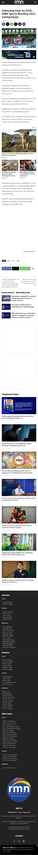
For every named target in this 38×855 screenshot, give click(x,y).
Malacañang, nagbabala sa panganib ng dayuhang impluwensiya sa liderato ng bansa (23, 298)
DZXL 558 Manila (7, 602)
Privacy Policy (6, 851)
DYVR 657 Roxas (7, 619)
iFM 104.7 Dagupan (8, 662)
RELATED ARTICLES (8, 293)
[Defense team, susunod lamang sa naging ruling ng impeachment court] (19, 487)
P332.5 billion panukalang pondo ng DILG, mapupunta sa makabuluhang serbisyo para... (17, 472)
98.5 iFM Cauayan (7, 669)
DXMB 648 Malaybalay (9, 642)
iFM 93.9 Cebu (7, 678)
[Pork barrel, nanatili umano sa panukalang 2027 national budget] (6, 307)
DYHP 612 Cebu (7, 614)
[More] (33, 268)
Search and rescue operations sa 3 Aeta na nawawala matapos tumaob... (17, 526)
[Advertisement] (19, 227)
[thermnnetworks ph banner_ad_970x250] (19, 54)
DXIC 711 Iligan (7, 638)
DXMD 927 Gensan (8, 636)
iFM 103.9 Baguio (7, 660)
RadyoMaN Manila (6, 20)
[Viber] (24, 24)
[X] (7, 24)
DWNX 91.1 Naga (7, 667)
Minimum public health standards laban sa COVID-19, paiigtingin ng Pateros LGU (28, 282)
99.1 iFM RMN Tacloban (9, 682)
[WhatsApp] (11, 24)
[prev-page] (3, 322)
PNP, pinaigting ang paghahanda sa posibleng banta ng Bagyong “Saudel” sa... (17, 417)
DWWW (9, 260)
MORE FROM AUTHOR (23, 293)
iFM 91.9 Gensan (7, 695)
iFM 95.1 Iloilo (6, 680)
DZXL (13, 260)
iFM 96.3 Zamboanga (9, 697)
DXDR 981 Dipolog (8, 634)
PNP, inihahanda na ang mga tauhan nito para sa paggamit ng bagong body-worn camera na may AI (23, 315)
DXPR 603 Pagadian (8, 643)
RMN (18, 260)
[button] (3, 2)
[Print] (20, 24)
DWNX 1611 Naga (8, 604)
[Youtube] (23, 841)
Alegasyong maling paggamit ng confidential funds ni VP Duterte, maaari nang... (17, 554)
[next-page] (6, 322)
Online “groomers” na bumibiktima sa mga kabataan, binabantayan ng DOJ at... (16, 444)
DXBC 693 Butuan (8, 627)
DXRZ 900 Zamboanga (9, 647)
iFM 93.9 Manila (7, 665)
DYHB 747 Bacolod (8, 612)
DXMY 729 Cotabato (8, 630)
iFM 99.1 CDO (6, 692)
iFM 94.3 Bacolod (7, 677)
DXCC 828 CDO (7, 628)
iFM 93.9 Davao (7, 693)
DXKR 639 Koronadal (8, 640)
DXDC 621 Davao (7, 632)
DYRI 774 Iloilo (7, 615)
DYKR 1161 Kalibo (8, 617)
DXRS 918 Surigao (8, 645)
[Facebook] (3, 24)
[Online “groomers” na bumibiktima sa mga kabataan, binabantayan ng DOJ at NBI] (19, 432)
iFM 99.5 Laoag (7, 663)
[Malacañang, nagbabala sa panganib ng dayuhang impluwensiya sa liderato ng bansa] (6, 298)
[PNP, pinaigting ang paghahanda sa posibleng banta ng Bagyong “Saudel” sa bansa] (19, 405)
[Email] (15, 24)
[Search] (35, 2)
